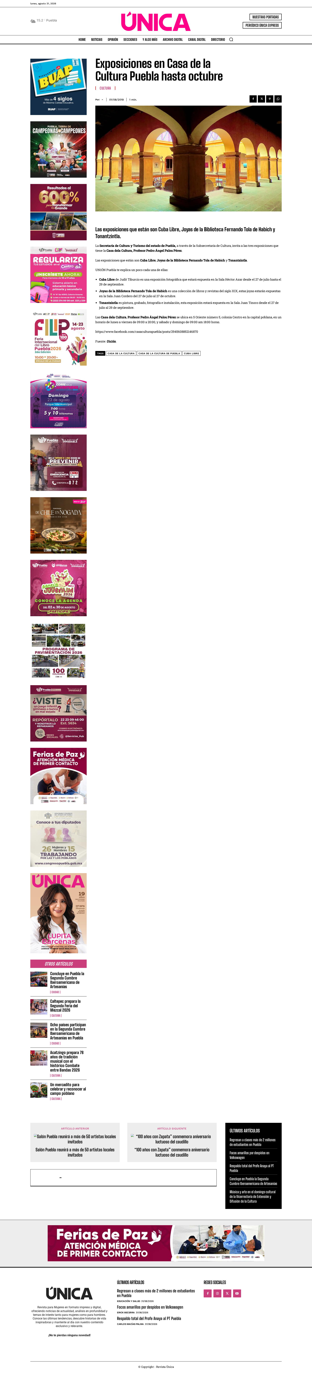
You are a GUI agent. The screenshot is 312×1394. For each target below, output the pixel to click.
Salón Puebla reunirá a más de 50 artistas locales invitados (75, 1152)
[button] (231, 39)
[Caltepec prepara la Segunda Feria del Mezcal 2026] (38, 1006)
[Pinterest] (269, 99)
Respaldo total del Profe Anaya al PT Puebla (149, 1318)
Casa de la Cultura (121, 353)
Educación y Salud (128, 1301)
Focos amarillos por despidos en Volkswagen (150, 1307)
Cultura (55, 1015)
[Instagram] (217, 1293)
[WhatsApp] (278, 99)
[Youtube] (237, 1293)
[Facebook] (253, 99)
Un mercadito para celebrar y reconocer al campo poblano (68, 1089)
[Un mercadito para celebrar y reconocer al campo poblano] (38, 1090)
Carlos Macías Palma (130, 1324)
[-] (47, 1177)
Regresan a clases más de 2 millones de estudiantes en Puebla (253, 1142)
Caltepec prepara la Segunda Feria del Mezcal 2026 (65, 1005)
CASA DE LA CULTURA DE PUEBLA (159, 353)
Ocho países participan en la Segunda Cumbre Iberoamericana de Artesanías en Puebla (68, 1031)
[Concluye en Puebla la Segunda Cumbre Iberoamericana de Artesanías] (38, 979)
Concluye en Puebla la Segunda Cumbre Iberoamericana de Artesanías (67, 980)
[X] (261, 99)
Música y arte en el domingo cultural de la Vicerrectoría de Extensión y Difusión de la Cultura (253, 1196)
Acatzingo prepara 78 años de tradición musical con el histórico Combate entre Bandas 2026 (67, 1061)
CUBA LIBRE (191, 353)
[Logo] (156, 21)
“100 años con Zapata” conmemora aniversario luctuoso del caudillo (172, 1152)
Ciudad (55, 992)
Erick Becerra (126, 1312)
